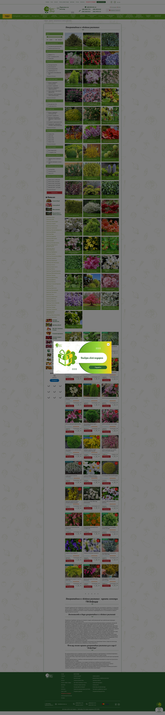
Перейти (98, 367)
